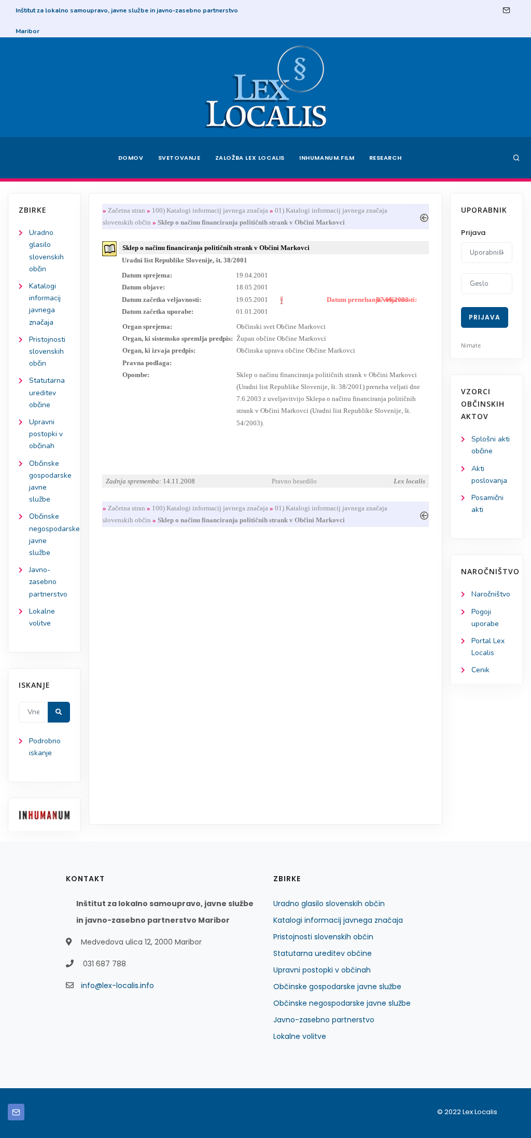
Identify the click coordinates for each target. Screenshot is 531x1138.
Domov (131, 158)
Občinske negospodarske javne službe (342, 1003)
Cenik (480, 670)
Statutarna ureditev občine (47, 392)
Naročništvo (490, 594)
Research (385, 158)
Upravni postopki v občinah (46, 434)
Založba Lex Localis (250, 158)
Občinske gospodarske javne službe (337, 986)
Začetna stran (126, 210)
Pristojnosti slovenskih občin (47, 351)
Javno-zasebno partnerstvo (48, 582)
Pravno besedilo (294, 481)
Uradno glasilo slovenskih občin (329, 903)
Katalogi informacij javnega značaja (338, 920)
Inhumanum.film (326, 158)
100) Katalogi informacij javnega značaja (210, 210)
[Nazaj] (424, 216)
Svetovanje (179, 158)
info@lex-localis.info (117, 985)
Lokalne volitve (299, 1036)
